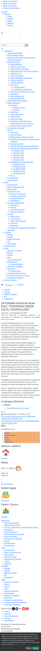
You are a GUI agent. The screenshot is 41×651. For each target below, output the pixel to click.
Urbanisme (8, 598)
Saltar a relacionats (10, 6)
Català (9, 16)
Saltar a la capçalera (10, 1)
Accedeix (4, 458)
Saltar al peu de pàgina (11, 8)
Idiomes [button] (7, 14)
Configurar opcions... (8, 648)
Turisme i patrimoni (11, 591)
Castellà (10, 18)
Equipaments (9, 555)
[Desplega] (14, 285)
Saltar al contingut (9, 3)
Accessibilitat (9, 620)
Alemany (10, 23)
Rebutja (28, 648)
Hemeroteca (8, 299)
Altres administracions (12, 525)
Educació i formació (11, 582)
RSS (5, 296)
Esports (7, 584)
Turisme (7, 561)
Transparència (9, 546)
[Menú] (2, 48)
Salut (6, 589)
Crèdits (6, 611)
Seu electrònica (9, 543)
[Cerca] (26, 45)
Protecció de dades (11, 616)
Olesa (3, 548)
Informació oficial (10, 532)
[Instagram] (27, 608)
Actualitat (8, 285)
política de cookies (19, 644)
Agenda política (9, 435)
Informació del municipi (12, 559)
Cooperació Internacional (13, 600)
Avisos (6, 437)
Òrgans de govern (10, 536)
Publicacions (8, 442)
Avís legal (7, 618)
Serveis (6, 541)
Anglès (9, 21)
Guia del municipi (10, 557)
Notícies (21, 285)
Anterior (4, 484)
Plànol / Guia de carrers (12, 552)
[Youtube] (24, 608)
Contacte (4, 12)
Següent (10, 484)
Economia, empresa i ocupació (15, 602)
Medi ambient (9, 593)
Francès (10, 25)
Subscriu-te (5, 500)
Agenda (7, 292)
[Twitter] (13, 608)
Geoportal (8, 564)
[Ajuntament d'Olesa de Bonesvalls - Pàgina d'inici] (10, 38)
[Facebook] (17, 608)
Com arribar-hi (9, 550)
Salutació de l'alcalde (11, 523)
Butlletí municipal (10, 294)
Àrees (3, 580)
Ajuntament (5, 521)
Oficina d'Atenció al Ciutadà (14, 534)
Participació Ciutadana (12, 605)
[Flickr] (20, 608)
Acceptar (35, 648)
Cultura (7, 586)
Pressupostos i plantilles (13, 539)
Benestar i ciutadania (11, 595)
